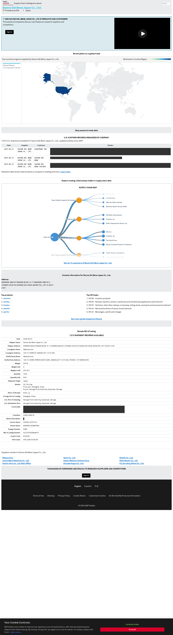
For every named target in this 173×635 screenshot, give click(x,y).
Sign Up (9, 32)
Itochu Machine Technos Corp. (76, 461)
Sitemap (51, 496)
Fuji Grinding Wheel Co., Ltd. (131, 463)
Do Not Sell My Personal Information (124, 496)
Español (87, 486)
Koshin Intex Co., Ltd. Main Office (16, 463)
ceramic (6, 298)
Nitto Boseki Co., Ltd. (128, 461)
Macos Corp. (7, 458)
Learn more (65, 172)
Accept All (132, 629)
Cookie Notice (79, 496)
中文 (97, 486)
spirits (6, 312)
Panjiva (8, 3)
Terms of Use (38, 496)
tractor (6, 305)
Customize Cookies (97, 496)
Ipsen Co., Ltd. (69, 458)
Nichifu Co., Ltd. (126, 458)
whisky (6, 302)
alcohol (6, 309)
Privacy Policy (64, 496)
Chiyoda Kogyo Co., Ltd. (73, 463)
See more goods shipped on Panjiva (86, 319)
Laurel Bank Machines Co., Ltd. (15, 461)
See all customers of (88, 263)
